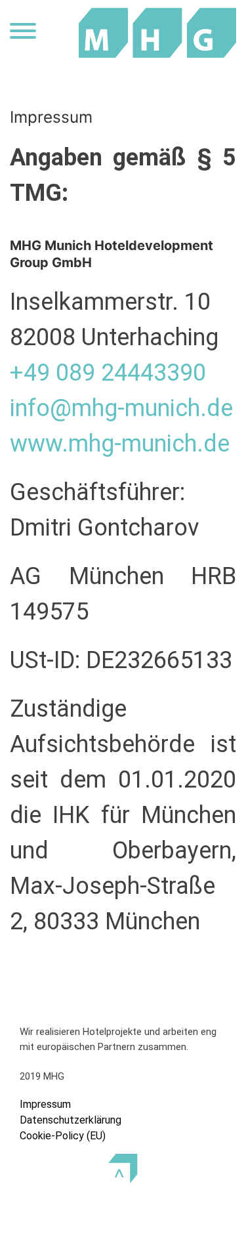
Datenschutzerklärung (70, 1120)
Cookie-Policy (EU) (63, 1135)
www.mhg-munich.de (120, 443)
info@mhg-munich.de (121, 408)
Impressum (45, 1104)
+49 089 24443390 (108, 373)
